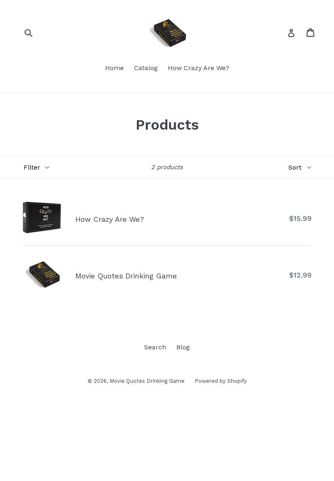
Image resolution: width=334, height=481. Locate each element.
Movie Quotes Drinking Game (147, 381)
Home (114, 68)
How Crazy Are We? (198, 68)
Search (155, 347)
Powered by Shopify (221, 381)
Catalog (146, 68)
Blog (183, 347)
